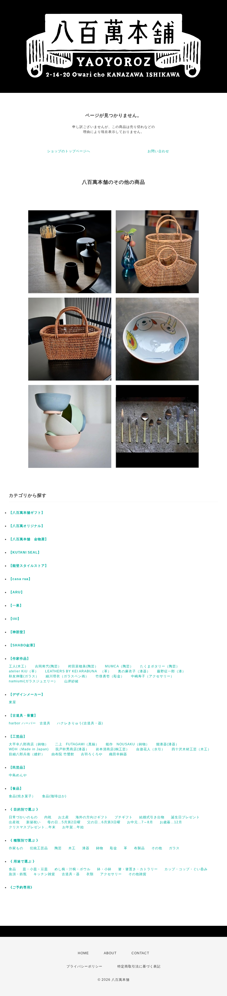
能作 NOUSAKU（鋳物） (127, 744)
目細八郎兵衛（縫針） (27, 754)
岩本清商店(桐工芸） (113, 749)
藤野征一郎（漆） (171, 671)
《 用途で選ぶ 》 (22, 861)
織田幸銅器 (118, 754)
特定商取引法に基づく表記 (139, 966)
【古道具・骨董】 (23, 715)
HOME (83, 953)
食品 (12, 869)
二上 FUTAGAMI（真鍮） (77, 744)
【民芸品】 (18, 767)
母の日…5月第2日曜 (64, 822)
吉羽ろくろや (91, 754)
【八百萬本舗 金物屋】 (28, 539)
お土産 (63, 817)
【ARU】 (16, 592)
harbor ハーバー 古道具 (29, 723)
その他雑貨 (137, 874)
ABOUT (110, 953)
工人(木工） (18, 666)
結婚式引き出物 (151, 817)
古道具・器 (71, 874)
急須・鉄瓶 (18, 874)
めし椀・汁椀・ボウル (73, 869)
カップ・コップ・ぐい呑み (186, 869)
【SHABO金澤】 (23, 645)
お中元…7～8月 (140, 822)
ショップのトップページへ (68, 151)
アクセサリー (111, 874)
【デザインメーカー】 (27, 694)
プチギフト (124, 817)
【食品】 (16, 788)
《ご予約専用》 (21, 887)
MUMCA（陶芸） (119, 666)
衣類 (90, 874)
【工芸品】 (18, 736)
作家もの (16, 848)
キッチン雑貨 (44, 874)
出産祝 (14, 822)
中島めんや (18, 775)
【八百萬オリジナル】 (27, 526)
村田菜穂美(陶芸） (83, 666)
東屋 (12, 702)
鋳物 (99, 848)
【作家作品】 (19, 658)
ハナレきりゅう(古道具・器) (80, 723)
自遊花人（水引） (150, 749)
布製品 (139, 848)
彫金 (113, 848)
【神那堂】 (18, 632)
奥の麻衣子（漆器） (134, 671)
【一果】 (16, 605)
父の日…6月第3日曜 (103, 822)
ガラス (174, 848)
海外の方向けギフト (92, 817)
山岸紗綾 (71, 681)
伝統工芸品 (39, 848)
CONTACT (140, 953)
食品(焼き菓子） (22, 796)
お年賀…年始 (73, 827)
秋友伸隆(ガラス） (24, 676)
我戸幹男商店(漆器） (72, 749)
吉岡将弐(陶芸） (48, 666)
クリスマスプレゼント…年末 (32, 827)
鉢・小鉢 (104, 869)
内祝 (47, 817)
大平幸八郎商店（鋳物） (28, 744)
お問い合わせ (158, 151)
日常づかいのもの (23, 817)
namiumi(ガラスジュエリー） (33, 681)
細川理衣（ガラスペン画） (67, 676)
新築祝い (33, 822)
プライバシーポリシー (84, 966)
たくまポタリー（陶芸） (160, 666)
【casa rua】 (20, 579)
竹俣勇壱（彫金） (110, 676)
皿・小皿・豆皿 (35, 869)
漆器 (85, 848)
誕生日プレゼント (185, 817)
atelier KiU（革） (23, 671)
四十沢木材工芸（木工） (191, 749)
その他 (156, 848)
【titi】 (15, 619)
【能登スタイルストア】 (28, 566)
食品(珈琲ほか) (54, 796)
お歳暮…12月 (171, 822)
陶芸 (58, 848)
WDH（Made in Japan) (29, 749)
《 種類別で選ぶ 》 (24, 840)
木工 (72, 848)
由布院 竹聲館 (62, 754)
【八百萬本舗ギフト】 (27, 513)
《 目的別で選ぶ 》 (24, 809)
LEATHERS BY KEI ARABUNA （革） (78, 671)
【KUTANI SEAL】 (25, 552)
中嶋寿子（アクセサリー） (152, 676)
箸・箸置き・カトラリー (138, 869)
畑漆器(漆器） (167, 744)
